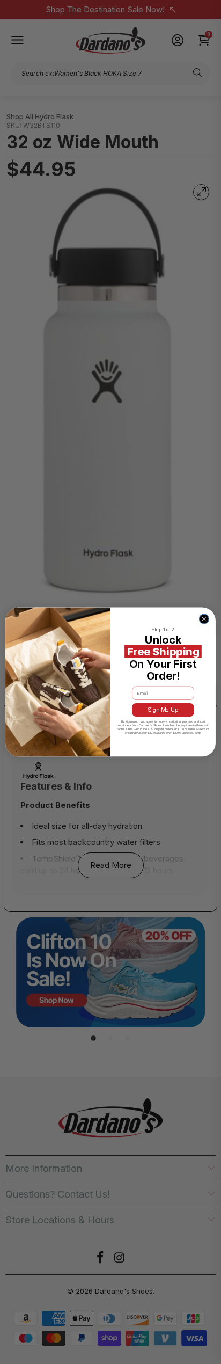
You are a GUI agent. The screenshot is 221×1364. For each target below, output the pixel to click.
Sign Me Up (163, 709)
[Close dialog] (204, 619)
